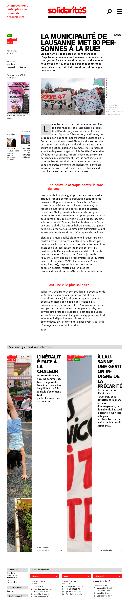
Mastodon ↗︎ (12, 576)
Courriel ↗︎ (11, 591)
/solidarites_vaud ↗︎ (74, 594)
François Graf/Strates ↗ (107, 88)
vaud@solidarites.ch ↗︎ (75, 587)
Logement (11, 39)
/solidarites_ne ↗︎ (104, 596)
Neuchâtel (99, 576)
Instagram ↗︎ (12, 578)
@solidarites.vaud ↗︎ (74, 592)
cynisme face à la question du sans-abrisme (71, 60)
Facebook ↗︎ (12, 582)
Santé (70, 360)
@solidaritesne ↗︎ (104, 593)
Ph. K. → (10, 54)
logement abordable (58, 325)
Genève (35, 576)
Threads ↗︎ (11, 580)
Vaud (9, 35)
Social (9, 43)
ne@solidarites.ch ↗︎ (105, 588)
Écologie (11, 360)
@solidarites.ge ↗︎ (41, 594)
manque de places (54, 232)
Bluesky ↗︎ (11, 573)
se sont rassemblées (80, 128)
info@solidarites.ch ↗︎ (43, 589)
